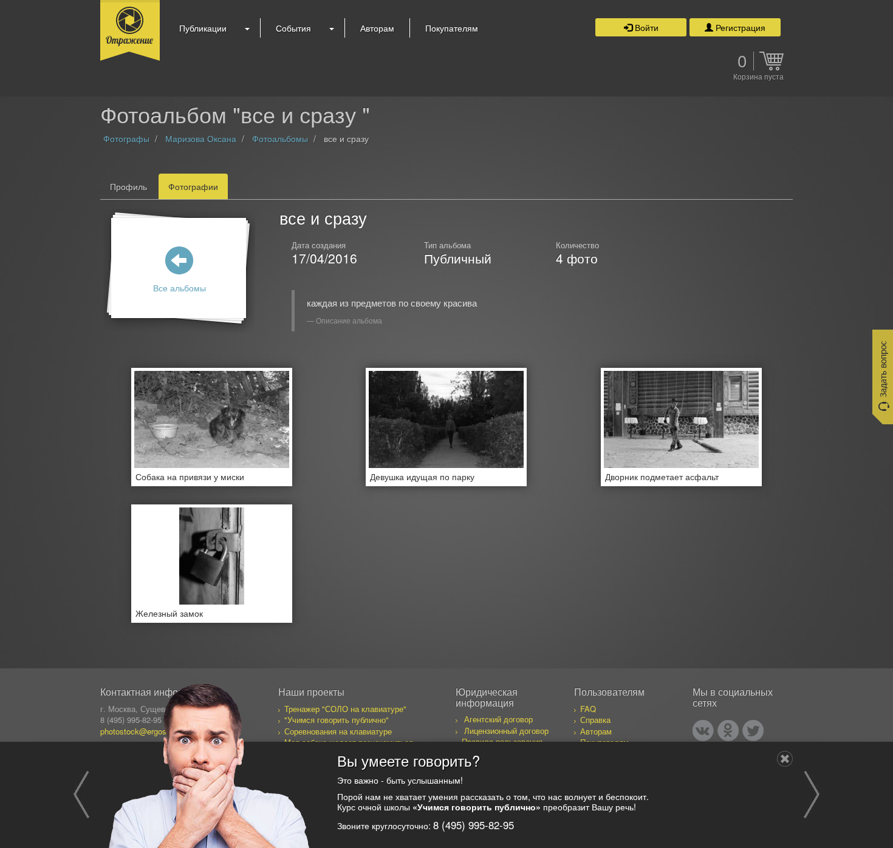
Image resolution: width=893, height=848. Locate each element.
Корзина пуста (758, 77)
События (293, 28)
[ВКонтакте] (703, 730)
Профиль (128, 186)
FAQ (588, 708)
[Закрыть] (785, 759)
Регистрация (739, 27)
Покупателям (451, 28)
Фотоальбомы (280, 138)
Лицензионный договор (506, 730)
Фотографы (126, 138)
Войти (645, 27)
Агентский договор (498, 719)
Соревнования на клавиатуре (338, 731)
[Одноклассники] (728, 730)
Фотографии (193, 186)
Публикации (203, 28)
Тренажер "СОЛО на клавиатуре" (345, 708)
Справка (595, 719)
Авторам (377, 28)
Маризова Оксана (200, 138)
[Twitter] (753, 730)
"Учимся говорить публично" (336, 719)
